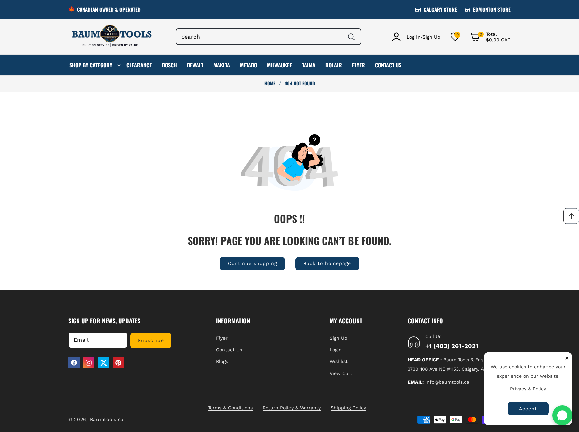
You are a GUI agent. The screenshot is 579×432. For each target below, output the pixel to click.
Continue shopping (252, 263)
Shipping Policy (348, 407)
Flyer (222, 338)
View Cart (341, 373)
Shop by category (90, 65)
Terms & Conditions (230, 407)
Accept (528, 408)
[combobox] (268, 36)
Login (336, 349)
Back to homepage (327, 263)
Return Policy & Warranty (292, 407)
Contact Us (229, 349)
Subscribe (151, 340)
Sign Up (338, 338)
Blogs (222, 361)
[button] (490, 36)
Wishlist (339, 361)
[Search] (351, 36)
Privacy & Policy (528, 388)
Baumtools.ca (107, 419)
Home (269, 83)
